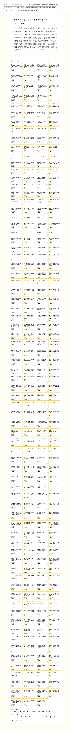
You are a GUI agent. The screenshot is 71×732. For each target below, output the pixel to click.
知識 (46, 711)
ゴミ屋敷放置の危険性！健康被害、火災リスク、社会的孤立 (17, 4)
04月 (17, 720)
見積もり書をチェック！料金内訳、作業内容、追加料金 (45, 4)
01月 (30, 717)
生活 (43, 711)
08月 (51, 717)
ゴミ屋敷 (19, 711)
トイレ (24, 711)
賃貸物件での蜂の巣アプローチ (11, 10)
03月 (21, 720)
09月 (46, 717)
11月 (38, 717)
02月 (26, 717)
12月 (34, 717)
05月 (21, 717)
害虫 (27, 711)
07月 (13, 717)
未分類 (22, 23)
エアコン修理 (14, 711)
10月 (42, 717)
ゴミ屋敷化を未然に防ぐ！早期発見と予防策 (14, 7)
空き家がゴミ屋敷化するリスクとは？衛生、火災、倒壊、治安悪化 (41, 7)
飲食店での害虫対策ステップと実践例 (28, 10)
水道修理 (39, 711)
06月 (17, 717)
